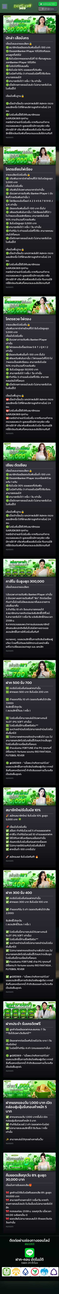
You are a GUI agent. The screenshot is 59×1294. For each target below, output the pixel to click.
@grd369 (29, 1244)
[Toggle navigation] (4, 6)
